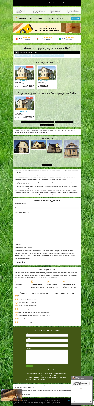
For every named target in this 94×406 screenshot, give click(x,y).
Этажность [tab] (30, 52)
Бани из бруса (38, 2)
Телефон (28, 338)
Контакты (65, 2)
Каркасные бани (47, 2)
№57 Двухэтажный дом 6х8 (22, 111)
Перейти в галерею (47, 165)
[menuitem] (19, 3)
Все (36, 52)
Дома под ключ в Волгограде (30, 18)
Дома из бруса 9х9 (24, 121)
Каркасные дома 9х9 (69, 121)
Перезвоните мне (75, 18)
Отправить (29, 365)
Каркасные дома (29, 2)
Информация (56, 2)
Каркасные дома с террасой (48, 121)
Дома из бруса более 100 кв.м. (35, 121)
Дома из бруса (19, 2)
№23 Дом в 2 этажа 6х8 (43, 80)
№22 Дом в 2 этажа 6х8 (21, 80)
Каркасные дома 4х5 (59, 121)
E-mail (27, 343)
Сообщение (28, 348)
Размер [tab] (23, 52)
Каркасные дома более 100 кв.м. (47, 125)
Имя (27, 333)
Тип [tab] (18, 52)
